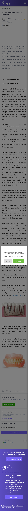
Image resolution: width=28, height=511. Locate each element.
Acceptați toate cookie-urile (18, 260)
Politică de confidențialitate (8, 506)
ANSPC (3, 507)
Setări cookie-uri (8, 260)
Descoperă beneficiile (14, 497)
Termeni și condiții (10, 507)
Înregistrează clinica (14, 459)
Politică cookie (19, 506)
